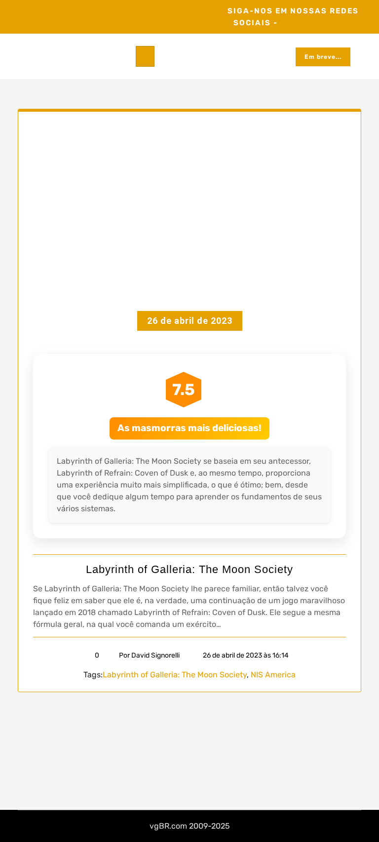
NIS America (273, 674)
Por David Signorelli (149, 655)
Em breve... (322, 56)
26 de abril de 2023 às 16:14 (245, 655)
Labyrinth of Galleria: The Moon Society (189, 569)
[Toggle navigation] (145, 56)
